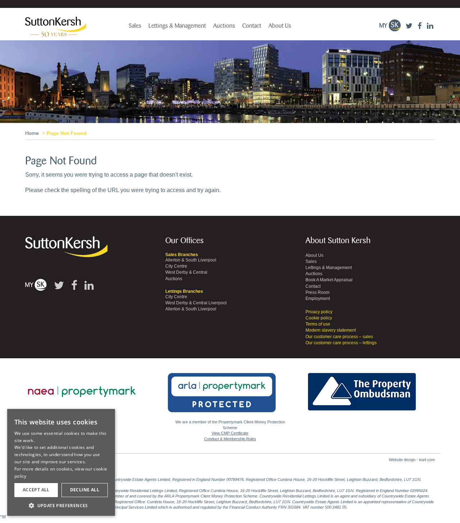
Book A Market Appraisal (329, 279)
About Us (279, 26)
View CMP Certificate (230, 433)
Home (32, 133)
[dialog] (61, 462)
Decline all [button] (84, 490)
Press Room (317, 292)
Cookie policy (318, 317)
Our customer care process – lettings (341, 342)
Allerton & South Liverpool (190, 260)
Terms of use (317, 324)
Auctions (224, 26)
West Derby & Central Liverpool (196, 302)
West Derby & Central (186, 272)
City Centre (176, 266)
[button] (61, 505)
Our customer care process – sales (339, 336)
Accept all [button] (36, 490)
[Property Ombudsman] (362, 388)
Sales (135, 26)
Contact (251, 26)
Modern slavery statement (330, 330)
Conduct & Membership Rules (230, 439)
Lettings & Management (177, 26)
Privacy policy (318, 311)
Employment (317, 298)
